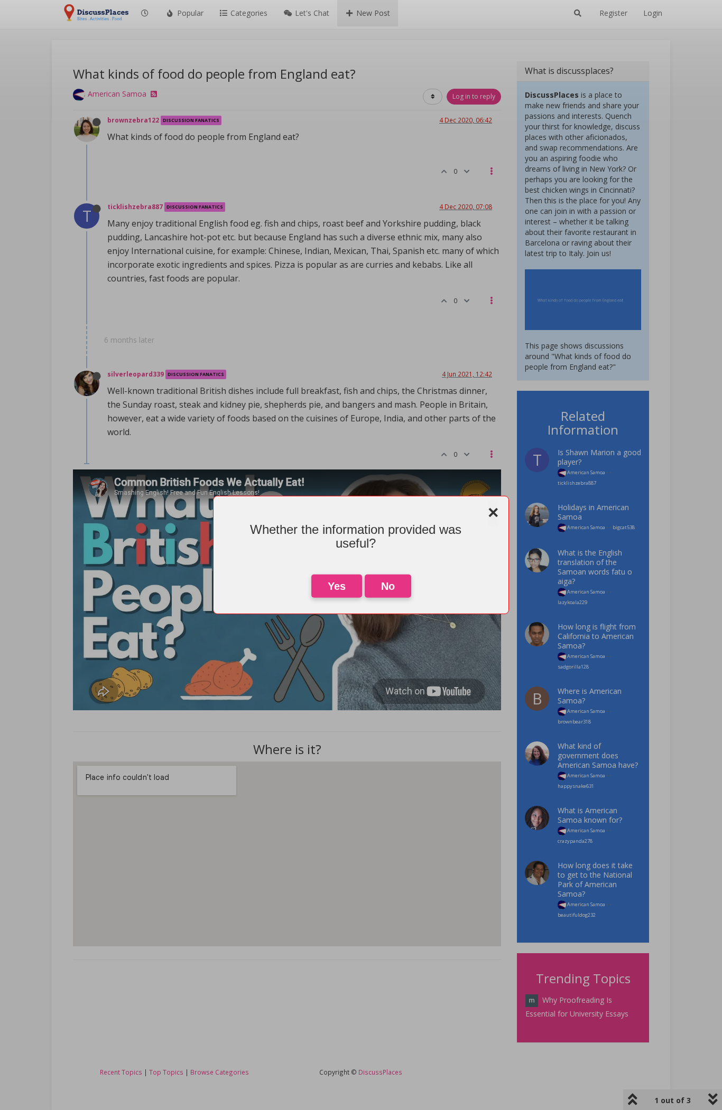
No (388, 586)
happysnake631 (576, 786)
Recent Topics (121, 1072)
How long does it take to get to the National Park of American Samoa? (595, 879)
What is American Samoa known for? (590, 815)
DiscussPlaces (380, 1072)
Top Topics (166, 1072)
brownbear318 (574, 721)
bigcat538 (624, 527)
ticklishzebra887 (135, 206)
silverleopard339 (135, 374)
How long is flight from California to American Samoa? (597, 636)
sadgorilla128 (573, 666)
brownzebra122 (133, 120)
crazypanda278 (575, 841)
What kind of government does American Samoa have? (598, 755)
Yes (337, 586)
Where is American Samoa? (590, 695)
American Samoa (117, 94)
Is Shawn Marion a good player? (599, 457)
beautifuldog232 (577, 914)
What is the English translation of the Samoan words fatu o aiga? (595, 567)
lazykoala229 (572, 602)
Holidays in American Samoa (593, 512)
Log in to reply (473, 96)
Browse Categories (219, 1072)
